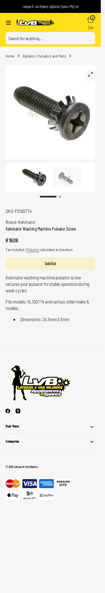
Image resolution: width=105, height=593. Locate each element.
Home (10, 56)
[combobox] (50, 38)
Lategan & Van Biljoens (26, 461)
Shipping (32, 244)
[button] (8, 23)
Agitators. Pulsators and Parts (44, 56)
